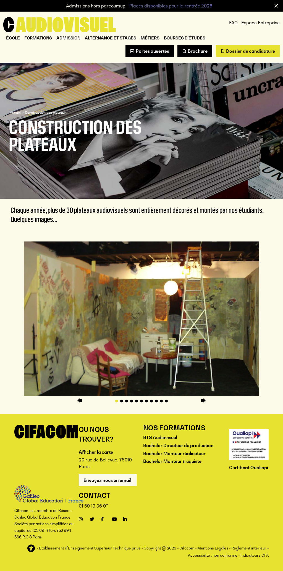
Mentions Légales (212, 548)
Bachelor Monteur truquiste (172, 461)
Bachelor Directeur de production (178, 445)
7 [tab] (146, 401)
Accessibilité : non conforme (212, 555)
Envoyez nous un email (107, 480)
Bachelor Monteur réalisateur (174, 453)
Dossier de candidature (250, 51)
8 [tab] (151, 401)
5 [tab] (136, 401)
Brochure (198, 51)
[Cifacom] (59, 24)
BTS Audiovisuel (160, 437)
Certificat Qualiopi (248, 467)
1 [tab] (116, 401)
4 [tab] (131, 401)
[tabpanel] (141, 319)
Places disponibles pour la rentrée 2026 (170, 6)
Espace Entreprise (260, 22)
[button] (31, 549)
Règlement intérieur (248, 548)
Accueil (16, 112)
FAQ (233, 22)
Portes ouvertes (152, 51)
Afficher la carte (96, 452)
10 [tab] (161, 401)
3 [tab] (126, 401)
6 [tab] (141, 401)
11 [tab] (166, 401)
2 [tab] (121, 401)
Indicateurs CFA (254, 555)
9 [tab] (156, 401)
